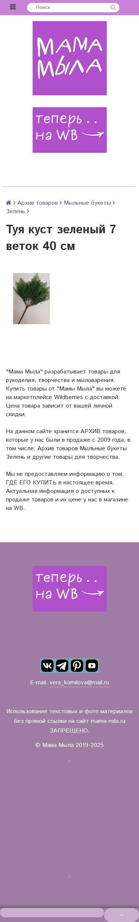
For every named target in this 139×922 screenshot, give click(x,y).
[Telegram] (62, 665)
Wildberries (68, 397)
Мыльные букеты (87, 203)
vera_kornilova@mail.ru (79, 682)
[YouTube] (92, 665)
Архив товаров (37, 203)
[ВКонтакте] (47, 665)
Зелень (15, 211)
